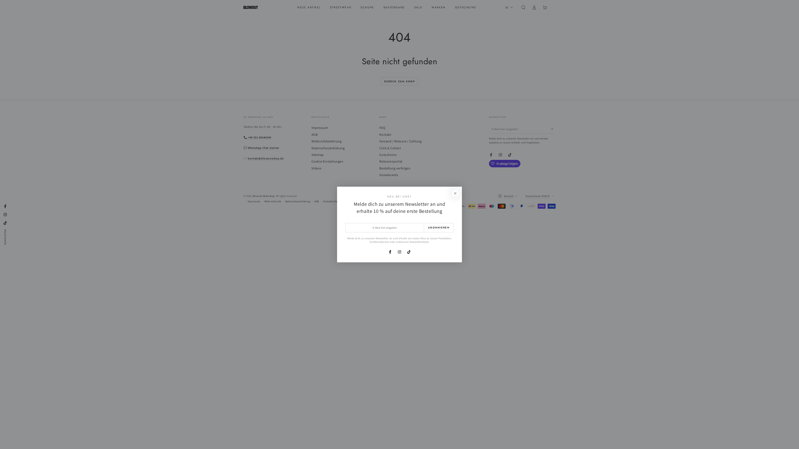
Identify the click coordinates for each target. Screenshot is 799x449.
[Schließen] (455, 193)
